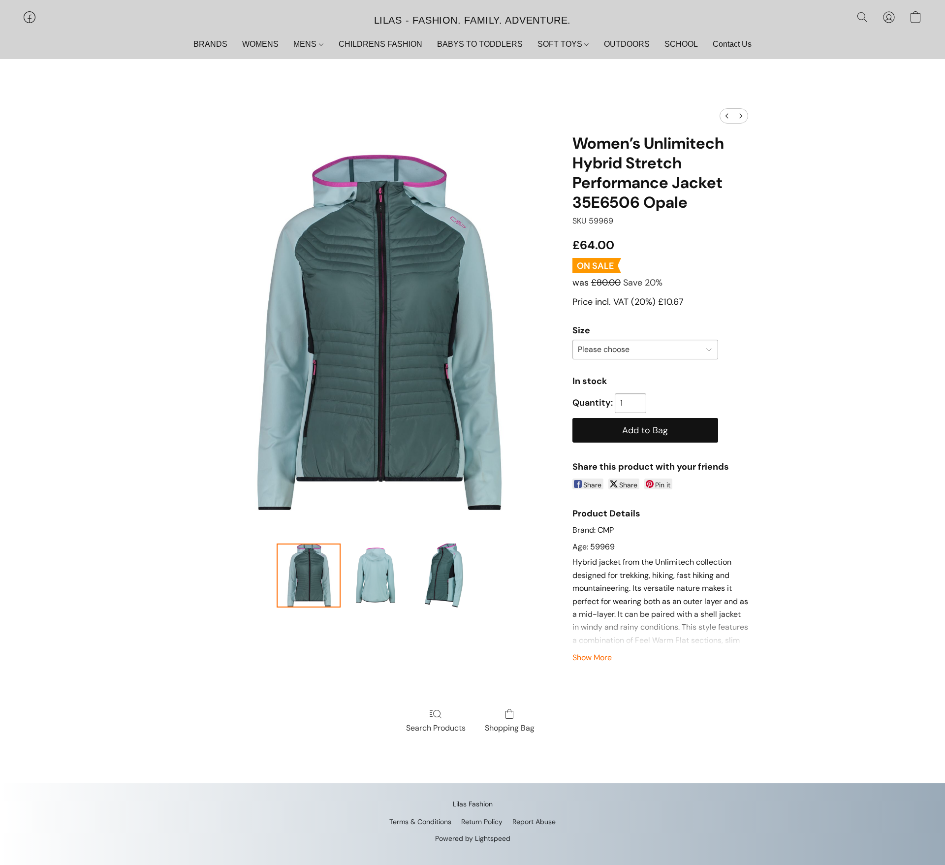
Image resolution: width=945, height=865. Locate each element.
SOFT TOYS (560, 44)
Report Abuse (534, 821)
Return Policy (482, 821)
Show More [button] (592, 657)
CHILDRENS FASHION (380, 44)
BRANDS (210, 44)
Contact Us (732, 44)
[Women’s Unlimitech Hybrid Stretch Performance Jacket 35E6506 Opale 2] (445, 576)
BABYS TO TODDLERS (480, 44)
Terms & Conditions (420, 821)
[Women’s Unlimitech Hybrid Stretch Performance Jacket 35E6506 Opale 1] (377, 576)
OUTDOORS (627, 44)
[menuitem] (727, 116)
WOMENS (260, 44)
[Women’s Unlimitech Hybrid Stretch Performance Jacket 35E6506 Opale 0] (309, 576)
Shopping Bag (510, 728)
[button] (472, 19)
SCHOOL (681, 44)
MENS (305, 44)
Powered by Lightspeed (472, 838)
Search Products (436, 728)
